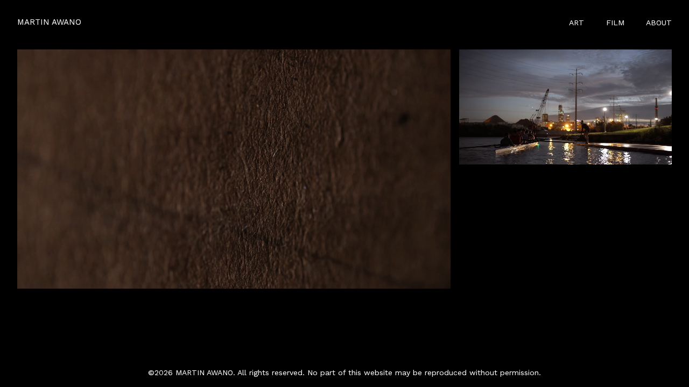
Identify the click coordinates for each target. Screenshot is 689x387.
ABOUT (659, 22)
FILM (615, 22)
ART (576, 22)
